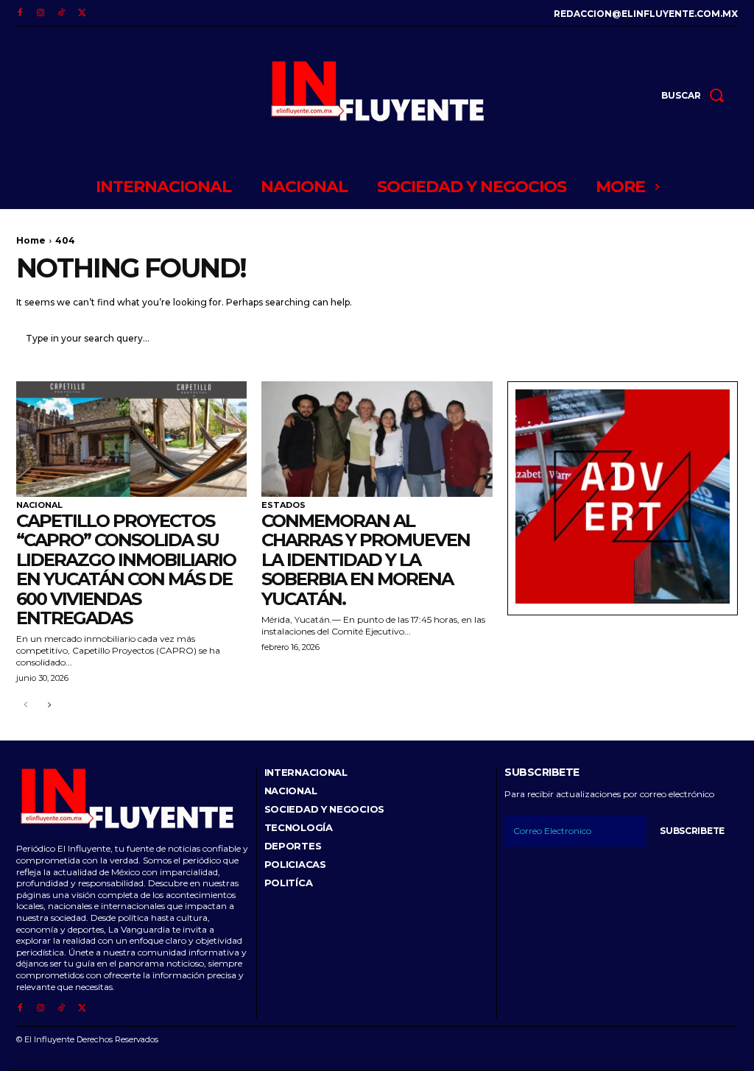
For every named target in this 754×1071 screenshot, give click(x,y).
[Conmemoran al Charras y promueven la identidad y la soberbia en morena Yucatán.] (376, 439)
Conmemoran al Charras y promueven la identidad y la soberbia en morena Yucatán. (365, 559)
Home (31, 240)
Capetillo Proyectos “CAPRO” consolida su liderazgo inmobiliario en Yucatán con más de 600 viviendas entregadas (126, 569)
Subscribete (692, 830)
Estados (283, 505)
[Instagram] (40, 13)
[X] (81, 13)
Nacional (39, 505)
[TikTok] (61, 13)
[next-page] (49, 705)
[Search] (719, 339)
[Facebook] (20, 13)
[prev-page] (25, 705)
